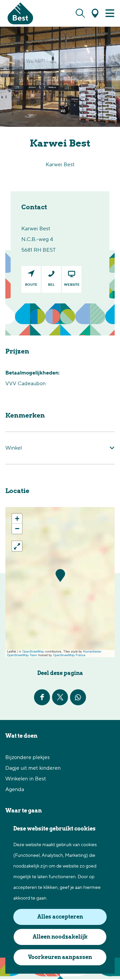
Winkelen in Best (25, 778)
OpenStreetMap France (69, 655)
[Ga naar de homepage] (20, 13)
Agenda (14, 789)
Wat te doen (21, 736)
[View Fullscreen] (17, 546)
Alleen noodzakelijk (60, 937)
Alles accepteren (60, 917)
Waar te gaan (23, 810)
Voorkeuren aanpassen (60, 957)
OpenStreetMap (33, 651)
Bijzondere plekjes (27, 757)
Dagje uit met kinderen (33, 768)
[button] (60, 575)
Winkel (13, 448)
